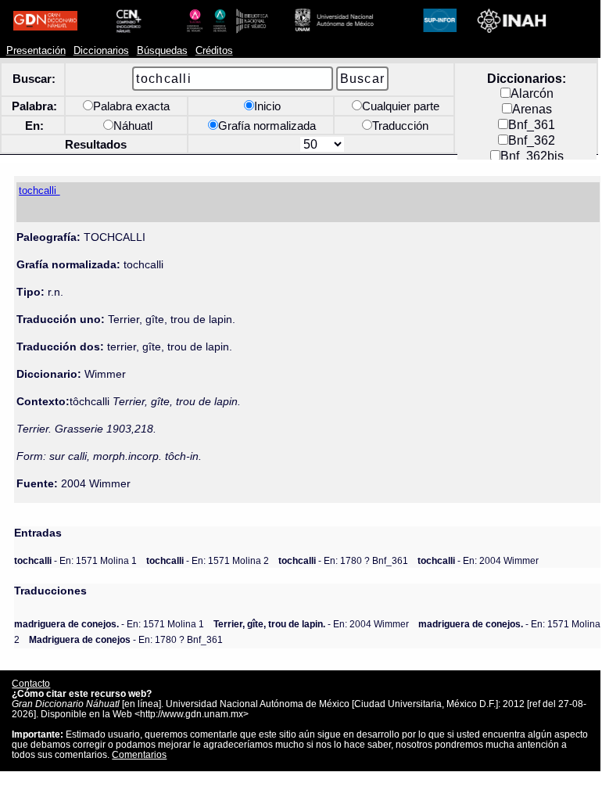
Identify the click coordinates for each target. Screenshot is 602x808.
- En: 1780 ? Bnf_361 (343, 560)
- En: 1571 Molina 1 (75, 560)
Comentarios (139, 754)
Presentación (36, 50)
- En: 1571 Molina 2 (207, 560)
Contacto (31, 683)
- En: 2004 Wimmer (478, 560)
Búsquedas (162, 50)
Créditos (214, 50)
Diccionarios (101, 50)
